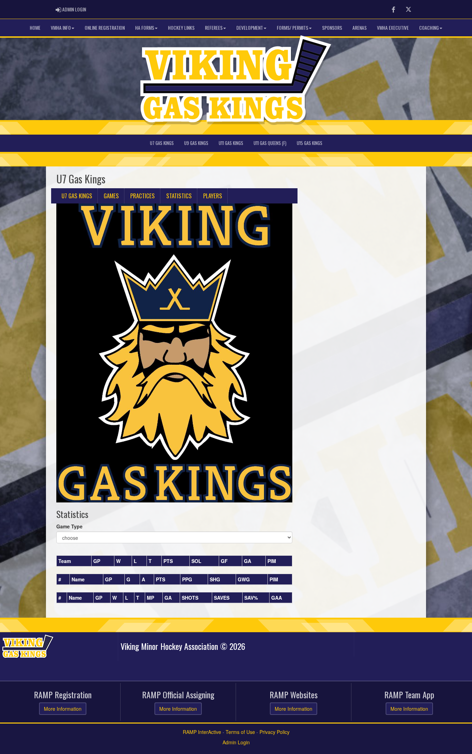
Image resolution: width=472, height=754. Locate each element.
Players (212, 195)
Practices (142, 195)
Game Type (69, 526)
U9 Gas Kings (196, 143)
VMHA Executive (393, 27)
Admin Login (236, 742)
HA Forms (144, 27)
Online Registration (105, 27)
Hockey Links (181, 27)
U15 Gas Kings (309, 143)
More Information (63, 708)
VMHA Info (61, 27)
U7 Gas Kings (162, 143)
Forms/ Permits (292, 27)
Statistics (179, 195)
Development (249, 27)
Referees (214, 27)
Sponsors (332, 27)
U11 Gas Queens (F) (270, 143)
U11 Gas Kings (231, 143)
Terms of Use (240, 731)
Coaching (429, 27)
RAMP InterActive (202, 731)
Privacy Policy (274, 731)
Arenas (359, 27)
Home (35, 27)
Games (111, 195)
